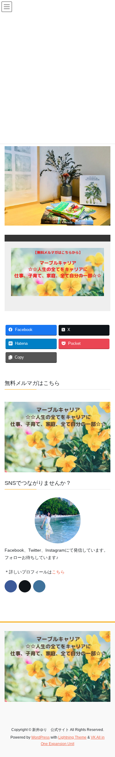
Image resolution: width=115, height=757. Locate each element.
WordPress (40, 737)
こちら (58, 571)
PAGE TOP (106, 728)
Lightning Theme (72, 737)
